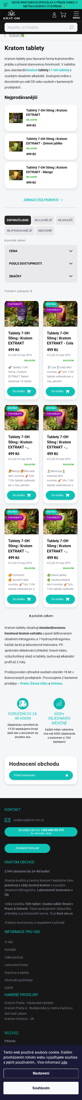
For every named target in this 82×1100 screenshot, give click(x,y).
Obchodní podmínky (19, 980)
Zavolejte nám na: (41, 832)
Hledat (71, 27)
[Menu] (76, 14)
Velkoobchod (14, 957)
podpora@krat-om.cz (29, 820)
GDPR (9, 988)
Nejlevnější (43, 220)
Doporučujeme (18, 220)
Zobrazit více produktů (41, 199)
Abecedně (45, 230)
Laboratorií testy (16, 965)
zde (64, 1062)
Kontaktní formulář (27, 848)
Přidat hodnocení (24, 775)
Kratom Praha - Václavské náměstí (29, 1003)
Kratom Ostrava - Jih (19, 1019)
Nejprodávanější (19, 230)
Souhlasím (41, 1088)
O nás (9, 942)
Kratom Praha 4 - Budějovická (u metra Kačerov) (39, 1008)
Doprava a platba (17, 972)
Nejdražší (65, 220)
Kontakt (10, 949)
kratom (32, 70)
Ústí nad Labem (16, 1013)
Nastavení (41, 1073)
